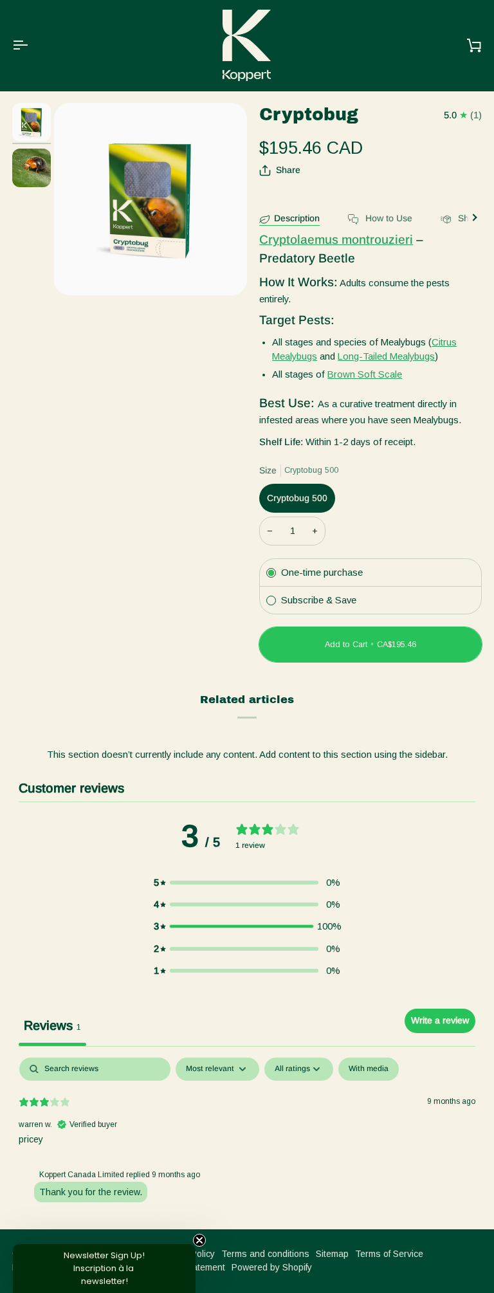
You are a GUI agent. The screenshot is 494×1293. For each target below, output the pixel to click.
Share (288, 170)
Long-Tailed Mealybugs (386, 356)
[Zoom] (78, 271)
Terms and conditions (265, 1254)
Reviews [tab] (52, 1025)
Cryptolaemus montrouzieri (336, 239)
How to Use (387, 218)
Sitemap (332, 1254)
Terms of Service (389, 1254)
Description (297, 218)
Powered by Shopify (272, 1267)
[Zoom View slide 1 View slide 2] (150, 199)
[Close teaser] (199, 1240)
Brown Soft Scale (364, 374)
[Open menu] (31, 45)
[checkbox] (368, 1069)
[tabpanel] (247, 1140)
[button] (247, 883)
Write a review (440, 1020)
